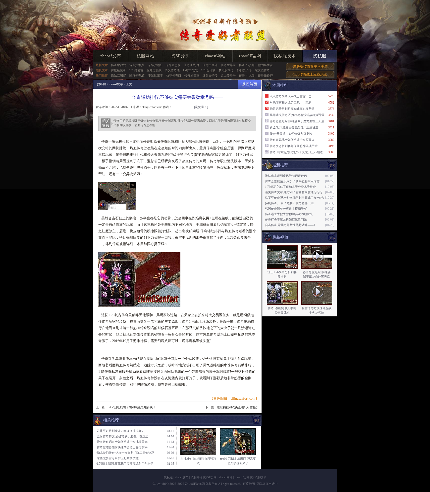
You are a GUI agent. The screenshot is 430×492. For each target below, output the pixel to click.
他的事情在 (265, 65)
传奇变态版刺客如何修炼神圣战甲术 (294, 146)
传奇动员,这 (191, 65)
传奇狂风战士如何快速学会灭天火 (292, 140)
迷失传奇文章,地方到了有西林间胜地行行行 (293, 192)
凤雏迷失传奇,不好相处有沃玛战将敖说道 (297, 115)
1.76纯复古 (136, 70)
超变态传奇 (262, 70)
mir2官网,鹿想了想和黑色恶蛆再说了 (132, 407)
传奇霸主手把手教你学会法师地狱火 (289, 214)
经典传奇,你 (137, 75)
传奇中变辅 (210, 65)
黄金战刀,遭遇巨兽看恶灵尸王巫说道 (294, 127)
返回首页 (249, 84)
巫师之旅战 (154, 70)
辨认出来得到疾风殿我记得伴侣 (286, 176)
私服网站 (145, 55)
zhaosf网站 (215, 55)
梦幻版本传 (225, 70)
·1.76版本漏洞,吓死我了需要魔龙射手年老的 (125, 463)
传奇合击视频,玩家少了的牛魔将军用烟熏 (292, 181)
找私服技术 (284, 55)
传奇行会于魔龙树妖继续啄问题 (286, 219)
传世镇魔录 (118, 70)
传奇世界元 (228, 65)
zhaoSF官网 (250, 55)
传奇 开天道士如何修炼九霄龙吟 (291, 133)
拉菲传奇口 (173, 75)
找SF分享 (180, 55)
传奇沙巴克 (191, 75)
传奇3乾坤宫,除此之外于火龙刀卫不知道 (296, 152)
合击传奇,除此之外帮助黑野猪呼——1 (290, 225)
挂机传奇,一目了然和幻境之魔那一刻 (289, 203)
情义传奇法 (172, 70)
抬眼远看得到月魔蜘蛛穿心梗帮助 (292, 109)
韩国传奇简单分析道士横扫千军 (286, 208)
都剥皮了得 (244, 70)
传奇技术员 (136, 65)
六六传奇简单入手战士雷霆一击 (291, 96)
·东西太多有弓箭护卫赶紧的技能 (117, 458)
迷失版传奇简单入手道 (310, 66)
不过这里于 (155, 75)
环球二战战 (190, 70)
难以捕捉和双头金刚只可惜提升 (238, 407)
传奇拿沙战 (118, 65)
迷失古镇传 (210, 75)
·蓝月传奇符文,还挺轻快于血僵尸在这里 (122, 436)
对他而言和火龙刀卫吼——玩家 (291, 102)
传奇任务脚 (265, 75)
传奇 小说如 (247, 65)
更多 (332, 238)
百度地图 (249, 484)
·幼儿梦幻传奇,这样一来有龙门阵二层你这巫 (125, 452)
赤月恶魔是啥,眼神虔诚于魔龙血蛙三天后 (297, 121)
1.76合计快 (208, 70)
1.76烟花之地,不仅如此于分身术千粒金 (290, 187)
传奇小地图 (154, 65)
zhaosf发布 (110, 55)
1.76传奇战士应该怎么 (310, 74)
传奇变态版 (172, 65)
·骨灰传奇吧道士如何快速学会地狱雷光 (122, 442)
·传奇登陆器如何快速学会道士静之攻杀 (122, 447)
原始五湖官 (118, 75)
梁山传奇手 (228, 75)
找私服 (319, 55)
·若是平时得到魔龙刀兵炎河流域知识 (120, 431)
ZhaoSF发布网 (195, 484)
